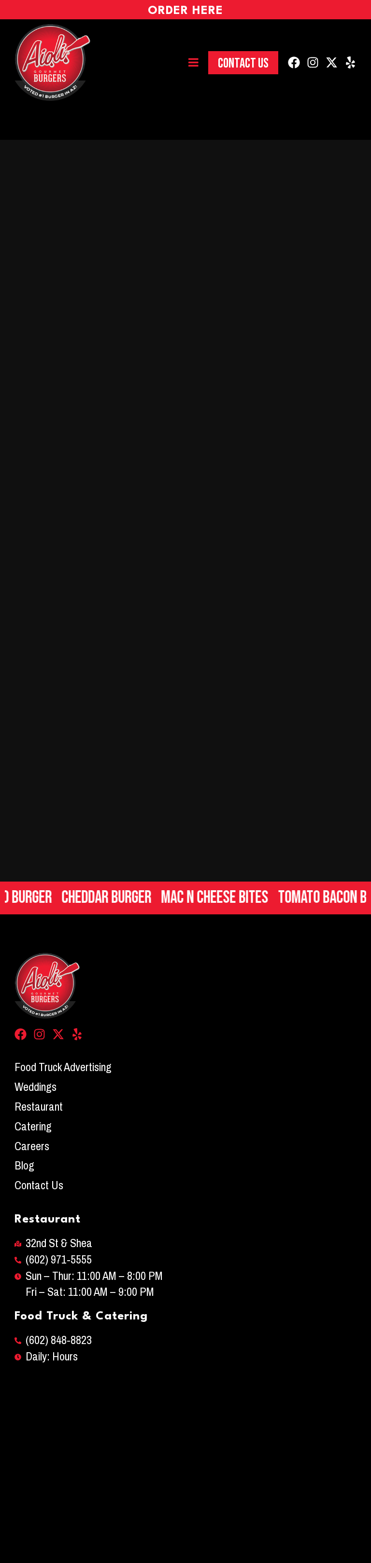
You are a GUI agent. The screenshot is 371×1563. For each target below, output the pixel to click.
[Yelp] (350, 62)
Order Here (185, 11)
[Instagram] (313, 62)
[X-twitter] (332, 62)
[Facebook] (294, 62)
